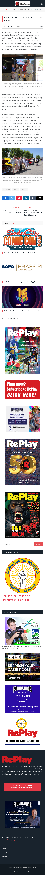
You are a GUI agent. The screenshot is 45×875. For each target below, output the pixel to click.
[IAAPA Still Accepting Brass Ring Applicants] (22, 268)
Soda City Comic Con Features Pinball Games (21, 253)
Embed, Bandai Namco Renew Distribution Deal (22, 311)
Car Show (6, 190)
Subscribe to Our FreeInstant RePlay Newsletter (22, 786)
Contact (4, 856)
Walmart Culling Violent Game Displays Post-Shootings (33, 212)
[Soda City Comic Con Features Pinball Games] (22, 239)
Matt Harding (8, 26)
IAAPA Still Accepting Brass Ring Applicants (22, 282)
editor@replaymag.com (10, 840)
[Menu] (3, 3)
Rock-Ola (24, 190)
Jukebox (15, 190)
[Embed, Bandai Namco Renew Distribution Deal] (22, 297)
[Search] (42, 3)
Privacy (4, 852)
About (4, 848)
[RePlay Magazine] (22, 3)
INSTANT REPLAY (38, 26)
